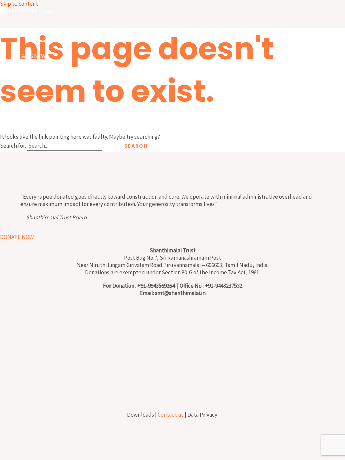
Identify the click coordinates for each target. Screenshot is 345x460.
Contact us (171, 414)
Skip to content (19, 3)
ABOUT (22, 79)
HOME (21, 32)
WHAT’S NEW (29, 56)
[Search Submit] (110, 146)
